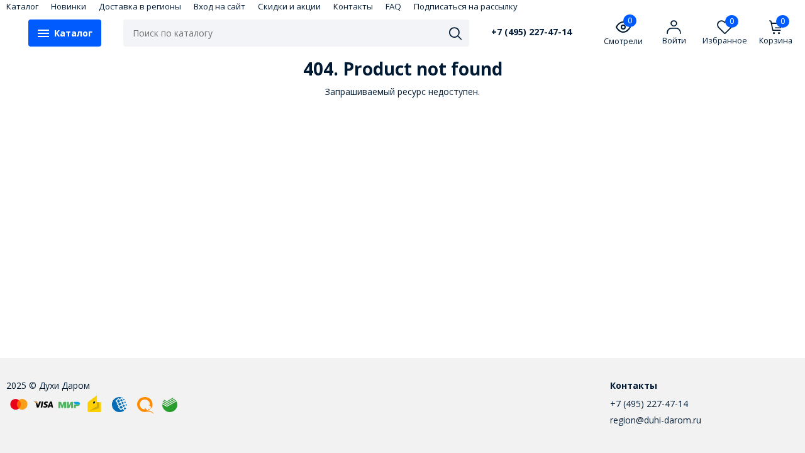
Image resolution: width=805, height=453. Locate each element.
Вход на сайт (219, 6)
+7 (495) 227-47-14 (531, 32)
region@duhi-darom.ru (655, 420)
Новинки (68, 6)
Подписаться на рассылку (466, 6)
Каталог (22, 6)
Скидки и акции (289, 6)
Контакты (353, 6)
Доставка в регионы (140, 6)
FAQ (393, 6)
